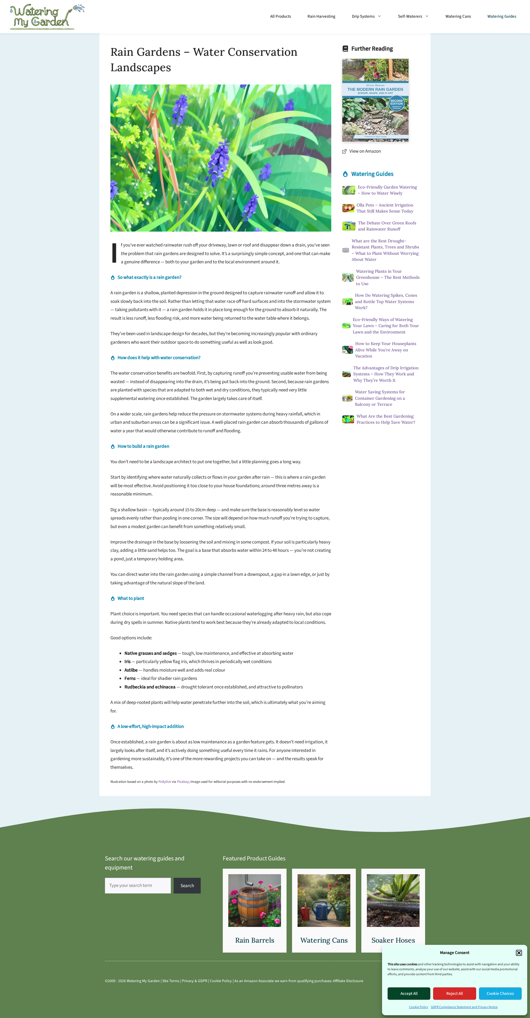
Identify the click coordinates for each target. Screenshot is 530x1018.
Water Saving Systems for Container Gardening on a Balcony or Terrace (380, 398)
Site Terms (170, 981)
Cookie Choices (500, 993)
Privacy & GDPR (194, 981)
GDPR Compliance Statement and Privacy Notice (464, 1007)
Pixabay (183, 781)
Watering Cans (458, 16)
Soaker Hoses (393, 940)
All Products (280, 16)
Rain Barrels (254, 940)
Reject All (454, 993)
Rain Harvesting (321, 16)
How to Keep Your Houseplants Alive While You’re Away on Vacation (385, 350)
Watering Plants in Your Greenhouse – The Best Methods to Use (388, 277)
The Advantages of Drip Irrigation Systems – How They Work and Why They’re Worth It (385, 374)
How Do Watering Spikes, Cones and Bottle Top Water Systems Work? (386, 301)
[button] (519, 953)
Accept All (409, 993)
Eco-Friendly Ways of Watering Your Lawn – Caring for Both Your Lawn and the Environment (386, 326)
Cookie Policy (418, 1007)
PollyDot (164, 781)
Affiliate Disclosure (348, 981)
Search (187, 885)
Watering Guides (501, 16)
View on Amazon (365, 151)
